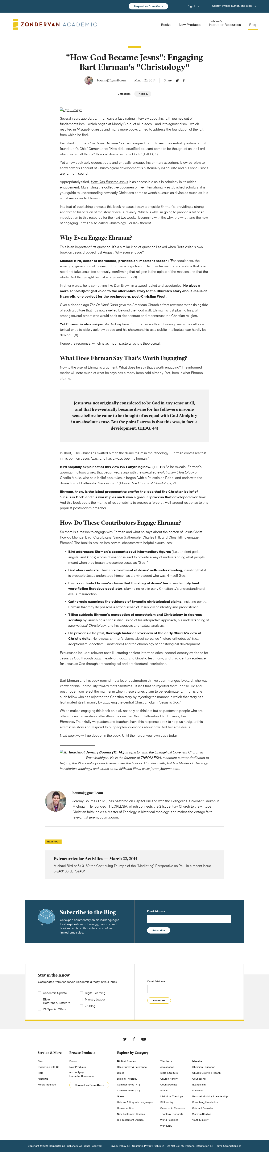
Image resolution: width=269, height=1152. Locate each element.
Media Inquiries (47, 1084)
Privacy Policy (118, 1146)
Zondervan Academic (55, 24)
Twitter (177, 80)
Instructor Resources (81, 1076)
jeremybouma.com (103, 817)
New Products (77, 1067)
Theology (142, 93)
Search (255, 6)
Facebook (184, 80)
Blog (40, 1061)
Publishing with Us (48, 1067)
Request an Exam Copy (148, 6)
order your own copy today (157, 735)
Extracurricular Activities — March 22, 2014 (134, 864)
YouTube (143, 1039)
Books (72, 1061)
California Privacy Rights (146, 1146)
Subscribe (158, 930)
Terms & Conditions (226, 1146)
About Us (43, 1078)
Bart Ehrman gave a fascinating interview (118, 118)
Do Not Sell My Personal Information (188, 1146)
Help (40, 1073)
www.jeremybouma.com (160, 768)
